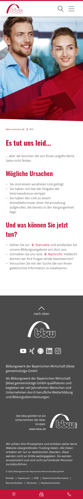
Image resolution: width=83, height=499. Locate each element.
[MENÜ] (71, 9)
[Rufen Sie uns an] (69, 494)
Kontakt (10, 478)
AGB (36, 478)
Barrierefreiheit (14, 483)
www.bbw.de (37, 429)
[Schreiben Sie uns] (41, 494)
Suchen (61, 8)
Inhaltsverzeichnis (50, 483)
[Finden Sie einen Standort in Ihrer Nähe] (14, 494)
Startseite (42, 245)
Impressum (24, 478)
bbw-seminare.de (15, 129)
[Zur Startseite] (11, 9)
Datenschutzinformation (55, 478)
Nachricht (55, 254)
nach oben (41, 314)
